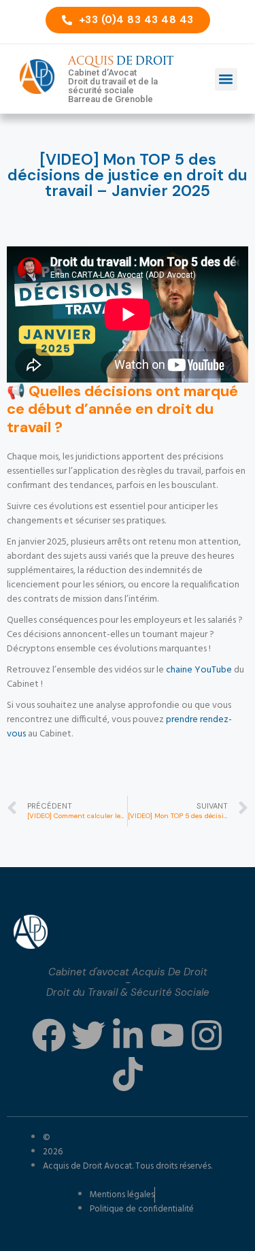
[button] (226, 79)
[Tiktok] (128, 1074)
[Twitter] (88, 1035)
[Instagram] (207, 1035)
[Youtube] (167, 1035)
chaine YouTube (199, 670)
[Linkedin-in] (128, 1035)
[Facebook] (49, 1035)
